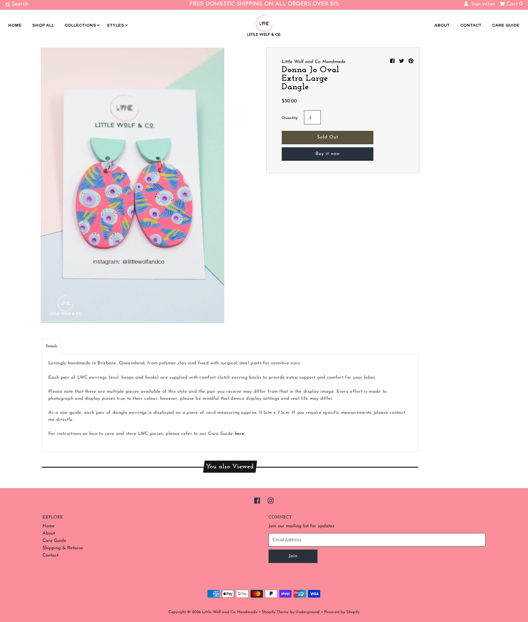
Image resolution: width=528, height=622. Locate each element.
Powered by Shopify (342, 612)
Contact (471, 25)
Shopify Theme (275, 612)
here (239, 434)
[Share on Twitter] (402, 61)
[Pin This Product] (411, 61)
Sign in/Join (481, 4)
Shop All (43, 25)
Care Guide (506, 25)
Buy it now (328, 154)
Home (15, 25)
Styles (115, 25)
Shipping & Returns (62, 548)
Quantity (290, 118)
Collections (80, 25)
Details (51, 346)
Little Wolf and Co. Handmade (230, 612)
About (442, 25)
